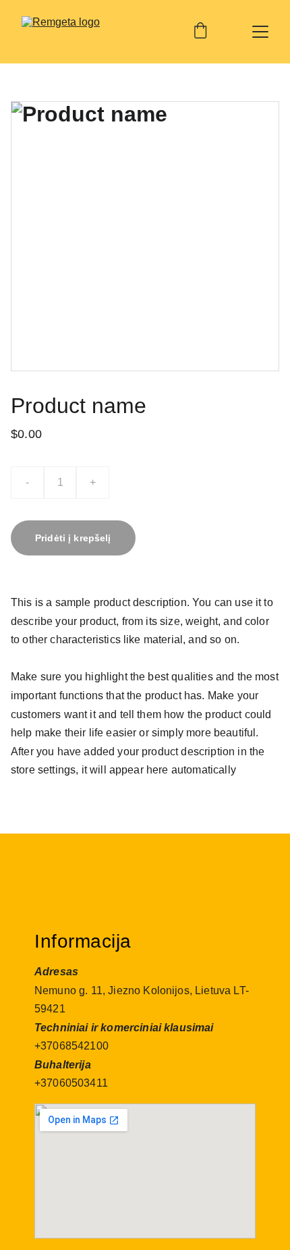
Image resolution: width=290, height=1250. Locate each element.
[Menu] (260, 32)
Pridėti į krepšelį (73, 538)
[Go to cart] (200, 32)
